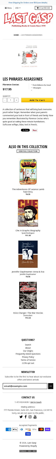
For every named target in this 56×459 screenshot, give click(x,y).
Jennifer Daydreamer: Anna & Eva (28, 271)
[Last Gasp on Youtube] (35, 416)
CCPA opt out (28, 363)
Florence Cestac (11, 84)
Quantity (6, 96)
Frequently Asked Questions (28, 354)
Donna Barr (28, 315)
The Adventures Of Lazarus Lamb (28, 189)
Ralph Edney (28, 192)
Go (50, 386)
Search (28, 344)
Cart (44, 8)
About (28, 348)
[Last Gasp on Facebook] (26, 416)
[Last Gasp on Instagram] (30, 416)
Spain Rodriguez (28, 233)
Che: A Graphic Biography (28, 230)
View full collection (28, 151)
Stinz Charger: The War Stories (28, 312)
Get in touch (35, 402)
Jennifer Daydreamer (28, 274)
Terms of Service (28, 360)
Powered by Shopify (28, 446)
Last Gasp (31, 442)
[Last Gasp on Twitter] (21, 416)
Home (16, 35)
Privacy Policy (28, 357)
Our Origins (28, 351)
